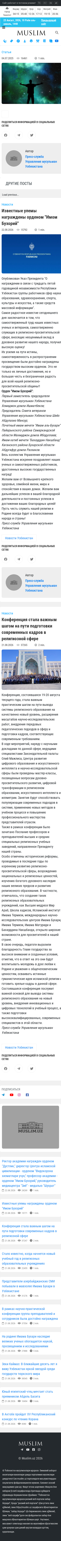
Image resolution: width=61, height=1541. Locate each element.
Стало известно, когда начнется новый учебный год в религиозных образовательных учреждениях (28, 1258)
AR (56, 3)
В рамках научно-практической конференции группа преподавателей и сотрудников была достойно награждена (30, 1314)
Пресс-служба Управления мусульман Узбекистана (41, 161)
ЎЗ (39, 3)
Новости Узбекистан (19, 538)
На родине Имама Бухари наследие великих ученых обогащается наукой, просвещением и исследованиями (27, 1341)
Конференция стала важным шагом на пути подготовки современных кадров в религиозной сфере (29, 1231)
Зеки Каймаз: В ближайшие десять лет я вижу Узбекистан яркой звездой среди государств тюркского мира (29, 1369)
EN (51, 3)
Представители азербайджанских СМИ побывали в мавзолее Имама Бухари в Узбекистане (28, 1286)
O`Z (45, 3)
